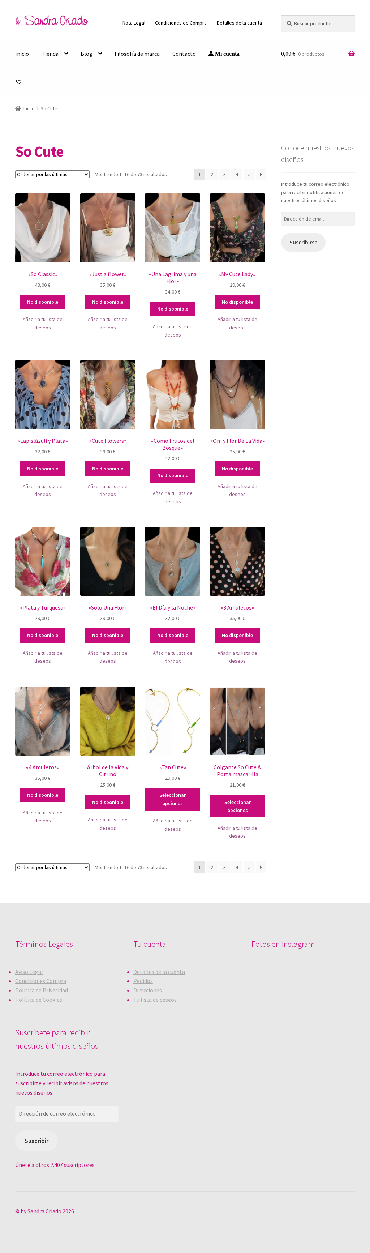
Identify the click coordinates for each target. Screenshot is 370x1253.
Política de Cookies (38, 999)
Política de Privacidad (41, 990)
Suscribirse (303, 242)
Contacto (184, 53)
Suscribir (36, 1141)
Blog (86, 53)
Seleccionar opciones (172, 799)
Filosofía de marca (137, 53)
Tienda (50, 53)
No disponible (42, 302)
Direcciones (147, 990)
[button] (42, 323)
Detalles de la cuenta (239, 23)
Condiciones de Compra (181, 23)
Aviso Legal (29, 971)
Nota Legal (133, 23)
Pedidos (143, 980)
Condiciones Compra (40, 980)
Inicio (22, 53)
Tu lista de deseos (155, 999)
